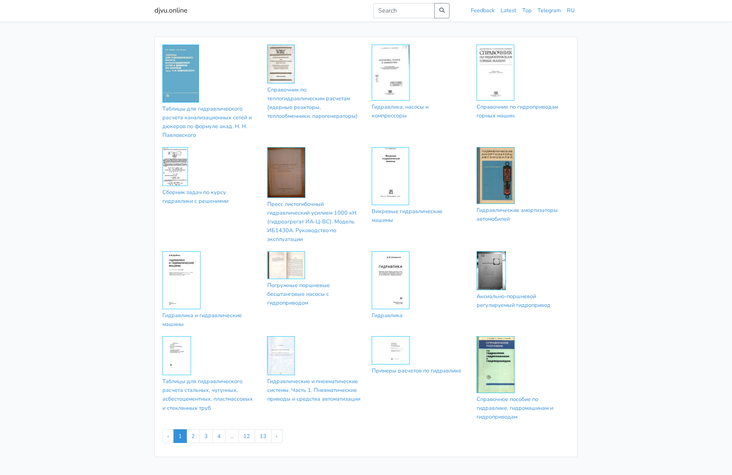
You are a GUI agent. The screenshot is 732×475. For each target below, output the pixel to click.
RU (571, 10)
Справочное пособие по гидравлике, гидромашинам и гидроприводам (515, 407)
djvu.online (171, 10)
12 (246, 436)
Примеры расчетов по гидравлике (416, 370)
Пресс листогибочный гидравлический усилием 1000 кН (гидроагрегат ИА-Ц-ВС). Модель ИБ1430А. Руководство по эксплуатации (311, 221)
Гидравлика (387, 315)
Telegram (549, 10)
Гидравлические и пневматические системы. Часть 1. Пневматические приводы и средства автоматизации (313, 390)
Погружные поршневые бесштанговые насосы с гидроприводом (298, 294)
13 (263, 436)
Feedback (482, 10)
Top (526, 10)
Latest (508, 10)
